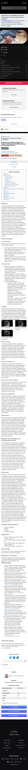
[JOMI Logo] (4, 3)
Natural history (8, 181)
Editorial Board (7, 747)
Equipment (6, 195)
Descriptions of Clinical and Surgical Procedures (11, 138)
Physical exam (8, 178)
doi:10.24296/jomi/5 (6, 648)
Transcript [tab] (14, 166)
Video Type (4, 47)
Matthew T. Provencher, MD (16, 676)
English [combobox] (7, 129)
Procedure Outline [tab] (14, 164)
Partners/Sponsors (21, 745)
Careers (21, 742)
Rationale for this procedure (12, 184)
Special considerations (10, 186)
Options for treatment (10, 183)
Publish (7, 745)
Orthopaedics (5, 155)
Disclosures (6, 196)
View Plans (14, 94)
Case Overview (7, 175)
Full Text (14, 158)
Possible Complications (9, 193)
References (6, 199)
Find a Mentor (15, 715)
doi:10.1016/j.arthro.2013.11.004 (12, 636)
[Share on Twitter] (10, 657)
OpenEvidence (8, 20)
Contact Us (21, 747)
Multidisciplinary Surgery (15, 155)
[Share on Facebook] (14, 657)
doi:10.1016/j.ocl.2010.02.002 (11, 609)
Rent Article (14, 124)
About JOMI (7, 740)
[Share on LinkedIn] (17, 657)
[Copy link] (25, 661)
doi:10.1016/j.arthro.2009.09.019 (12, 571)
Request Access (14, 107)
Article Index (7, 742)
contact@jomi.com (14, 764)
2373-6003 (15, 734)
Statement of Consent (9, 198)
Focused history (9, 177)
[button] (14, 37)
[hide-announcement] (25, 20)
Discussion (6, 187)
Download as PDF (15, 711)
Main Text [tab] (14, 161)
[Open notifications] (23, 3)
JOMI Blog (21, 740)
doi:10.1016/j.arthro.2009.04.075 (15, 615)
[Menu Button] (25, 3)
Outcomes (6, 192)
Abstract (5, 174)
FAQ (7, 750)
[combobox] (13, 8)
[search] (25, 7)
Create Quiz (15, 707)
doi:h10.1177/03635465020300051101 (13, 585)
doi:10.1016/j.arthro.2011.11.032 (12, 625)
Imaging (7, 180)
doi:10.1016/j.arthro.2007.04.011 (15, 579)
